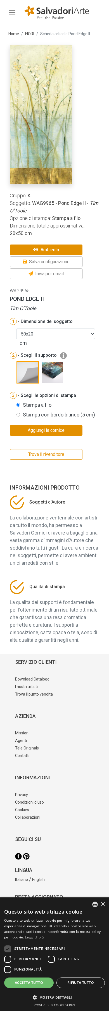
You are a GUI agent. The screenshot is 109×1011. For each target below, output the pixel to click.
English (38, 879)
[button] (54, 997)
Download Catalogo (32, 679)
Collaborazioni (27, 817)
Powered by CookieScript (54, 1005)
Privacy (21, 794)
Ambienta (50, 249)
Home (13, 34)
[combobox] (95, 904)
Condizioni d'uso (29, 802)
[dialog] (54, 954)
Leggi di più (34, 937)
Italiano (21, 879)
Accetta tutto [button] (29, 982)
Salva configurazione (49, 261)
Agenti (21, 740)
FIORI (29, 34)
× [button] (103, 904)
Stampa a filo (37, 405)
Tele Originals (27, 748)
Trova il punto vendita (34, 694)
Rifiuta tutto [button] (80, 982)
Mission (22, 733)
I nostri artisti (26, 686)
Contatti (22, 755)
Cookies (22, 810)
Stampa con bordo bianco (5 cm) (59, 415)
